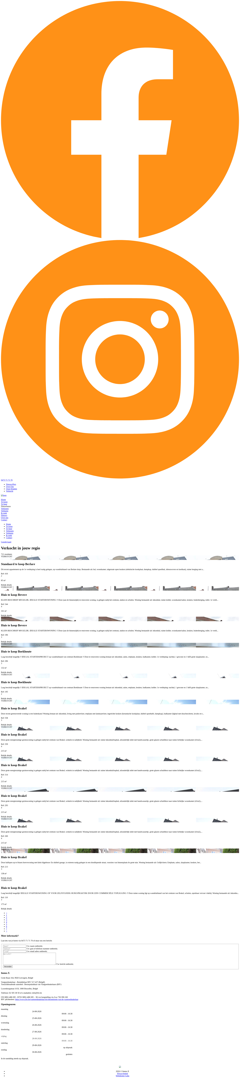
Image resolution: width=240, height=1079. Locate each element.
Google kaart (6, 542)
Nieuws (4, 515)
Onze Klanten (11, 489)
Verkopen (5, 509)
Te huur (4, 504)
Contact (4, 520)
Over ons (4, 518)
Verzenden (8, 967)
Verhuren (4, 511)
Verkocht (9, 491)
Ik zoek (4, 513)
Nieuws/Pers (11, 484)
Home (3, 500)
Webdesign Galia (122, 1076)
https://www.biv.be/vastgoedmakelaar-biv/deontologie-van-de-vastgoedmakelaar (46, 999)
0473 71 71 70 (6, 480)
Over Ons (10, 487)
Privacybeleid (122, 1073)
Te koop (4, 502)
